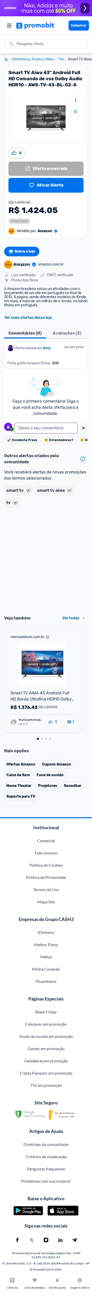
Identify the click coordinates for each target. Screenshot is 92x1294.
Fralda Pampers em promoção (46, 1073)
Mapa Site (46, 901)
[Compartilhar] (75, 111)
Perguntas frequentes (46, 1168)
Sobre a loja (25, 251)
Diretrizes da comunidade (46, 1144)
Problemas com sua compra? (46, 1181)
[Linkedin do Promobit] (60, 1240)
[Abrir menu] (9, 25)
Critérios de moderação (46, 1156)
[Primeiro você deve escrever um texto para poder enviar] (84, 428)
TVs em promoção (46, 1085)
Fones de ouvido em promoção (46, 1036)
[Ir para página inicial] (8, 59)
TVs (61, 59)
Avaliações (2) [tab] (67, 333)
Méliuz (46, 956)
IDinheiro (46, 932)
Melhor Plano (46, 944)
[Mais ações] (75, 100)
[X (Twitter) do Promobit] (32, 1240)
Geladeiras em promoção (46, 1060)
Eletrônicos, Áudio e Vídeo (33, 59)
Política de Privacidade (46, 877)
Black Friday (46, 1011)
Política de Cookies (46, 865)
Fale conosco (46, 852)
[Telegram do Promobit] (74, 1240)
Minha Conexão (46, 969)
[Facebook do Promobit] (17, 1240)
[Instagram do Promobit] (46, 1240)
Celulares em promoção (46, 1024)
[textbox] (46, 428)
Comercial (46, 840)
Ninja (47, 348)
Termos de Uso (46, 889)
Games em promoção (46, 1048)
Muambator (46, 981)
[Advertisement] (46, 560)
